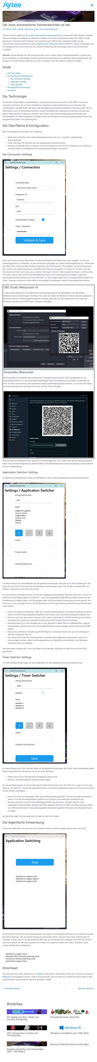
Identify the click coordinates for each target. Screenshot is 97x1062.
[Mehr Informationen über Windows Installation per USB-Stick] (70, 1028)
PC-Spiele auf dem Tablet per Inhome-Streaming (23, 1018)
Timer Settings (16, 85)
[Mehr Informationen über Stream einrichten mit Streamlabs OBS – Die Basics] (27, 1044)
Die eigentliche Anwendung (19, 87)
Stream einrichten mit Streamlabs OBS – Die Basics (25, 1050)
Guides (20, 29)
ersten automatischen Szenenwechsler (45, 35)
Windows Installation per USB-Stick (69, 1033)
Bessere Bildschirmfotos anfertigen (69, 1044)
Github (40, 974)
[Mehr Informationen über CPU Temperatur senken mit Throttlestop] (27, 1028)
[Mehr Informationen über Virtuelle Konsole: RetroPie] (70, 1012)
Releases (6, 977)
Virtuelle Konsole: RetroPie (64, 1017)
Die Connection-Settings (20, 79)
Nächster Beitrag (86, 988)
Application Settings (18, 82)
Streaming (29, 29)
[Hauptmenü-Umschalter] (92, 5)
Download (12, 90)
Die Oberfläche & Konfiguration (20, 76)
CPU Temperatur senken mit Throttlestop (22, 1034)
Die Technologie (14, 73)
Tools (36, 29)
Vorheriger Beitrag (11, 988)
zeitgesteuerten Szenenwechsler (49, 44)
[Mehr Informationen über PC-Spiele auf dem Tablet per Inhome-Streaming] (27, 1012)
